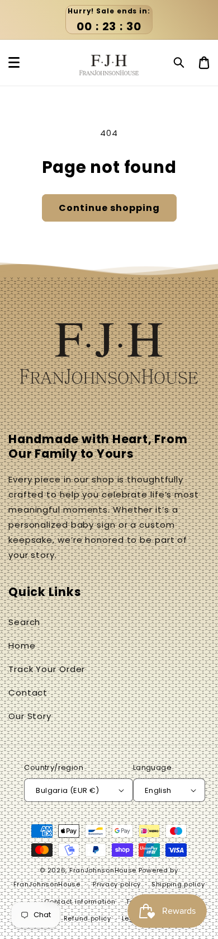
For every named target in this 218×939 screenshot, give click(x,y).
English (158, 790)
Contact (28, 692)
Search (24, 622)
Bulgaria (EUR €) (67, 790)
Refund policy (87, 918)
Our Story (29, 716)
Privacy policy (117, 884)
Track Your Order (46, 669)
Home (22, 645)
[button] (179, 62)
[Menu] (14, 62)
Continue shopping (109, 207)
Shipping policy (178, 884)
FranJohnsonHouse (102, 870)
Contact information (79, 901)
